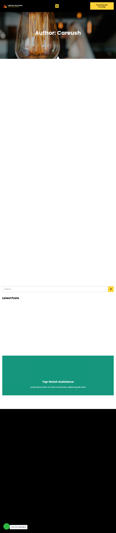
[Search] (111, 289)
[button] (57, 6)
